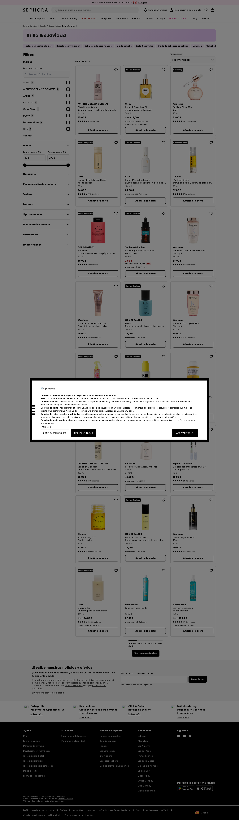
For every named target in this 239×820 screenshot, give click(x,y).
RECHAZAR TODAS (83, 433)
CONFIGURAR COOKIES (54, 433)
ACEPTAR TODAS (184, 433)
